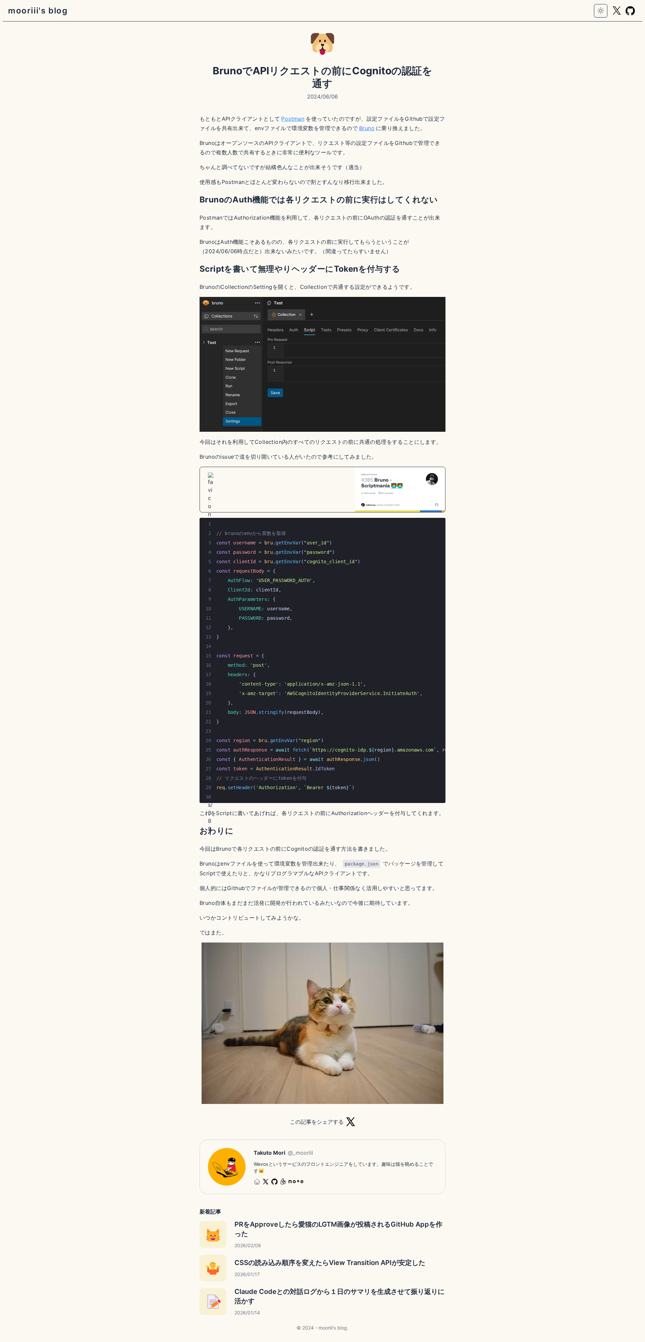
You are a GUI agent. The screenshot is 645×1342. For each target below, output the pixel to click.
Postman (292, 118)
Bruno (367, 128)
